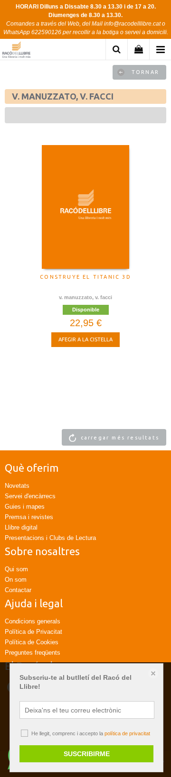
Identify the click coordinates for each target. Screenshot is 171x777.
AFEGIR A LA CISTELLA (85, 339)
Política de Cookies (31, 642)
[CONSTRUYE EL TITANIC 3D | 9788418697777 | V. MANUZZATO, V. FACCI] (85, 206)
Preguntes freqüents (32, 652)
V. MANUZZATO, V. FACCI (85, 297)
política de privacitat (127, 733)
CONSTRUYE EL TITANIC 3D (85, 277)
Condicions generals (32, 621)
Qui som (16, 569)
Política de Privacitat (33, 631)
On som (16, 579)
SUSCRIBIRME (87, 754)
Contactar (18, 590)
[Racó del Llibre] (16, 51)
